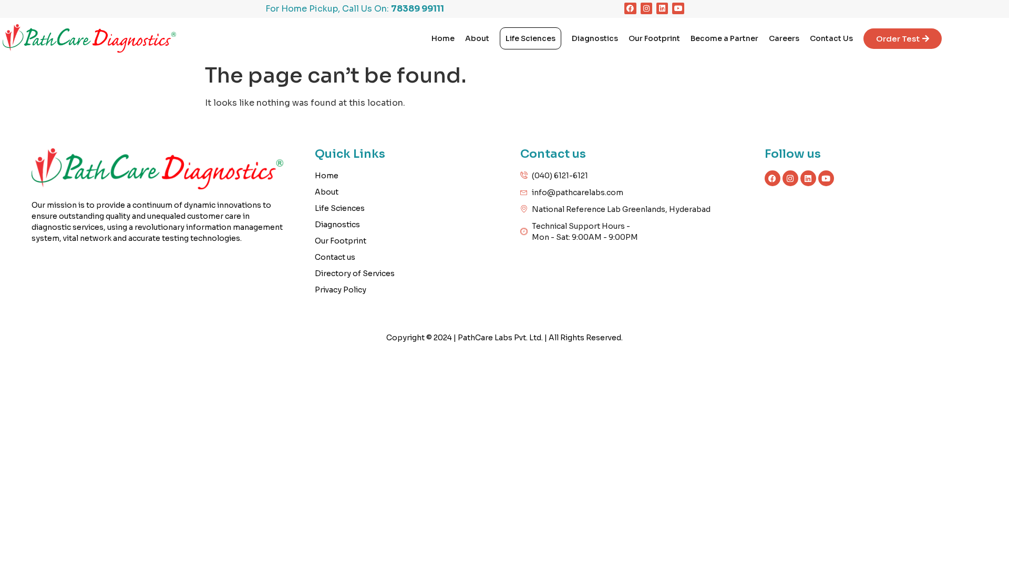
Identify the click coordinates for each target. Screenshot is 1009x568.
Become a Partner (724, 38)
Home (443, 38)
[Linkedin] (662, 8)
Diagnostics (595, 38)
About (477, 38)
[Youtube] (678, 8)
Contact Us (831, 38)
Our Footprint (654, 38)
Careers (784, 38)
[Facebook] (630, 8)
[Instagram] (646, 8)
